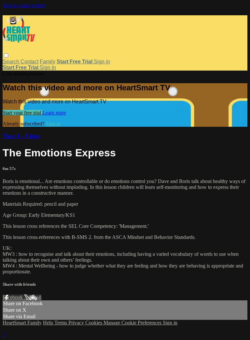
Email (35, 297)
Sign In (48, 67)
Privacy (76, 322)
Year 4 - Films (21, 136)
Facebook (13, 297)
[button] (6, 55)
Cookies (94, 322)
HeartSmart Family (22, 322)
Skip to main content (24, 5)
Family (47, 61)
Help (48, 322)
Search (12, 61)
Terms (61, 322)
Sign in (102, 61)
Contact (29, 61)
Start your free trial (22, 112)
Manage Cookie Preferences (133, 322)
